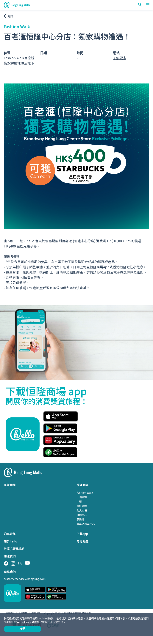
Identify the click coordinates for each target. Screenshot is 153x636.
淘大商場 (81, 510)
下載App (82, 533)
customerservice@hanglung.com (25, 579)
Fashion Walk (84, 492)
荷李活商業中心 (85, 524)
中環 (79, 501)
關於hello (10, 541)
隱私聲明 (27, 618)
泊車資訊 (10, 533)
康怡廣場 (81, 506)
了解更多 (119, 57)
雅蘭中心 (81, 515)
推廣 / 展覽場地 (14, 548)
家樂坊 (80, 519)
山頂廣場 (81, 497)
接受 (22, 628)
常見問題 (82, 541)
